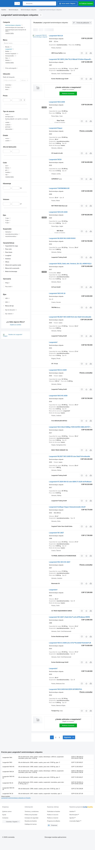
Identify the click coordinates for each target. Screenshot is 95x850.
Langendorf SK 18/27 (56, 533)
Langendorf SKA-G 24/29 (58, 370)
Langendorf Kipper (55, 128)
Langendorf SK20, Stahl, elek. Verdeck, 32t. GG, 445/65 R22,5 (70, 263)
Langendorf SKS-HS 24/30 (58, 212)
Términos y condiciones (32, 811)
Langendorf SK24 (55, 159)
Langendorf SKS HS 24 (8, 777)
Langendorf (53, 342)
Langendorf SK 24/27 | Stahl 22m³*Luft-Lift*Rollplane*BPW (69, 617)
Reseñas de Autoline (31, 821)
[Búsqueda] (24, 3)
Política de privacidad (31, 814)
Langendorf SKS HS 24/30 (58, 395)
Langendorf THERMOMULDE (59, 188)
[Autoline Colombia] (7, 3)
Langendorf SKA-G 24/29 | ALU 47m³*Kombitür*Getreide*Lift (70, 643)
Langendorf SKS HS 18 (57, 293)
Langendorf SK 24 (7, 783)
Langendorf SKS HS (8, 766)
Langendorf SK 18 (7, 793)
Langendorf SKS (7, 762)
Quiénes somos (7, 811)
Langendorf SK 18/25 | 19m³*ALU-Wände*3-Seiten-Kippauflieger (71, 59)
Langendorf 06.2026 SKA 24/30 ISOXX (62, 238)
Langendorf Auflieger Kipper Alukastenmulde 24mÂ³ (67, 507)
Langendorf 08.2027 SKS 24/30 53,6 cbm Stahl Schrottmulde (70, 317)
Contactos (5, 818)
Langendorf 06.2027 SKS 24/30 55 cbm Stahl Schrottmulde (69, 456)
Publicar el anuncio (68, 93)
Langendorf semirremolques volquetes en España (16, 798)
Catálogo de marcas (31, 824)
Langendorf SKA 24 (56, 35)
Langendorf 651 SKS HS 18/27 (59, 562)
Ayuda (4, 814)
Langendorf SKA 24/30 (57, 102)
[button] (86, 53)
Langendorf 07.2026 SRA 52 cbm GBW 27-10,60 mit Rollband (70, 481)
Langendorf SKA (7, 757)
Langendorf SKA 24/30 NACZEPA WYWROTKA (65, 689)
